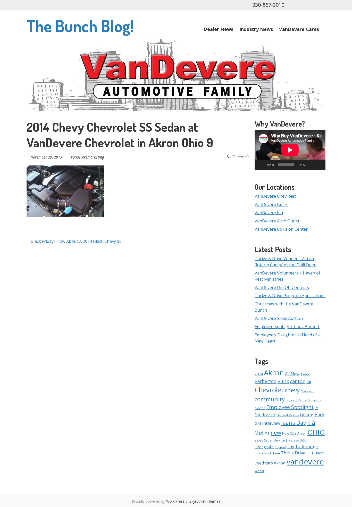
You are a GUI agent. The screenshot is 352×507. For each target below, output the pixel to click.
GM (258, 423)
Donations (314, 400)
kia (311, 422)
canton (297, 381)
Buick (283, 381)
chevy (292, 390)
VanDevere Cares (299, 29)
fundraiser (265, 415)
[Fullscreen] (318, 164)
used (319, 452)
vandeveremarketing (87, 157)
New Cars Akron (294, 433)
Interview (271, 423)
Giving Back (312, 414)
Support (280, 447)
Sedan (268, 440)
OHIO (316, 432)
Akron (274, 372)
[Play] (261, 164)
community (270, 399)
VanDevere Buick (271, 204)
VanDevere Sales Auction (279, 318)
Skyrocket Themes (204, 501)
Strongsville (264, 446)
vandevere (305, 461)
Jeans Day (293, 422)
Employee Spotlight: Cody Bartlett (287, 326)
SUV (290, 446)
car (308, 381)
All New (292, 374)
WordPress (175, 501)
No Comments (238, 156)
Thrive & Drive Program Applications (290, 295)
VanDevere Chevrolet (275, 196)
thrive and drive (267, 453)
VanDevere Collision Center (281, 229)
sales (259, 440)
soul (303, 440)
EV (316, 408)
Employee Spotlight (290, 407)
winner (259, 471)
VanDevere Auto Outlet (277, 221)
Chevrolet (269, 389)
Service (279, 440)
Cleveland (307, 391)
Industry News (256, 29)
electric (260, 408)
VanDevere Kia (269, 212)
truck (310, 453)
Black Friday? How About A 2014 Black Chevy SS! (76, 241)
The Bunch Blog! (80, 25)
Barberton (265, 381)
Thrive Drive (293, 453)
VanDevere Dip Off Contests (282, 287)
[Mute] (310, 164)
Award (305, 374)
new (276, 432)
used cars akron (270, 463)
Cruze (302, 400)
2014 (259, 373)
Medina (262, 433)
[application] (290, 150)
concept (291, 400)
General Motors (287, 415)
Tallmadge (306, 446)
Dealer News (218, 29)
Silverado (292, 440)
